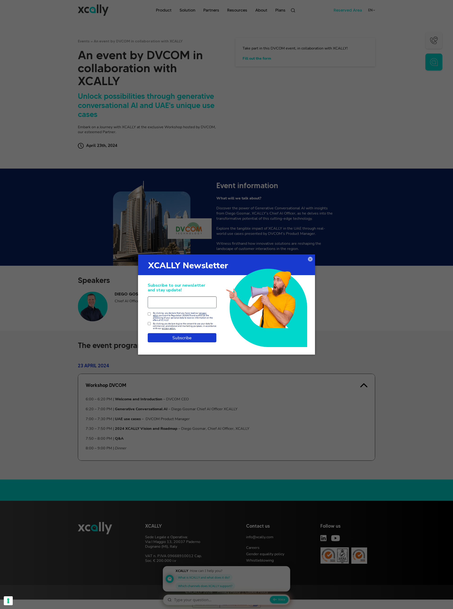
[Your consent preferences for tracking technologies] (8, 600)
